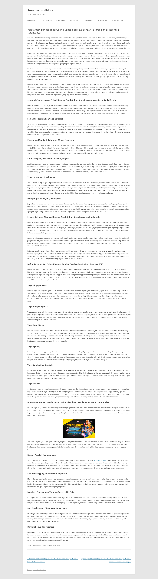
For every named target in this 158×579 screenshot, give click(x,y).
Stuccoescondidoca (40, 10)
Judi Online (31, 20)
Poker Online (60, 20)
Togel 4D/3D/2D (117, 20)
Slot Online (74, 20)
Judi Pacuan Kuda (46, 20)
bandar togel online (101, 460)
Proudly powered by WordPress (36, 570)
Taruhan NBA (87, 20)
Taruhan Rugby (102, 20)
